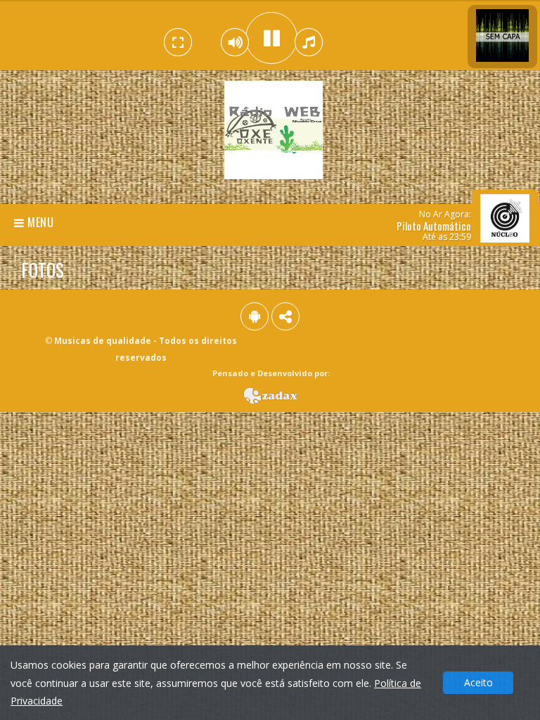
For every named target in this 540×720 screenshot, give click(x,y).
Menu (39, 222)
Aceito (478, 682)
